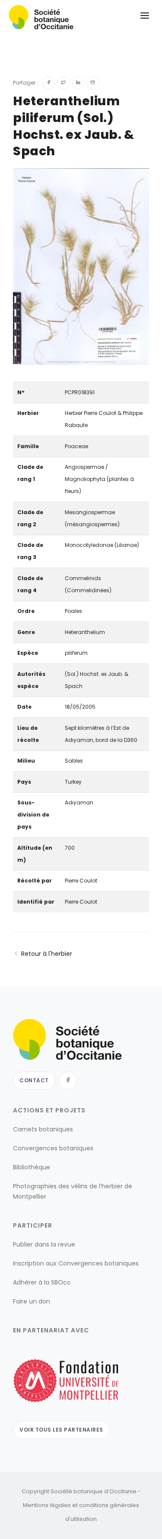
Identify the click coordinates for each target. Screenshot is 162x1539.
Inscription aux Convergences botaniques (76, 1263)
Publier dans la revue (44, 1244)
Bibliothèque (31, 1167)
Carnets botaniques (43, 1129)
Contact (34, 1080)
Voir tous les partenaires (61, 1429)
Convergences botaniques (53, 1148)
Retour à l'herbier (46, 953)
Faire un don (31, 1301)
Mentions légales (47, 1505)
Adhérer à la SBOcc (42, 1282)
